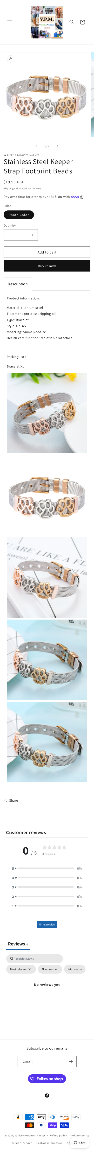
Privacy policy (80, 1135)
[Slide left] (36, 146)
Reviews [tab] (18, 944)
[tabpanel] (47, 995)
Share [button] (13, 800)
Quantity (10, 225)
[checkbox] (75, 969)
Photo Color (19, 215)
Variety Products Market (30, 1135)
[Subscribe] (71, 1061)
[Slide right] (57, 146)
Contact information (49, 1143)
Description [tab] (18, 283)
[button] (9, 22)
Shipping (9, 188)
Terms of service (22, 1143)
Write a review (47, 924)
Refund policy (58, 1135)
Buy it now (47, 266)
